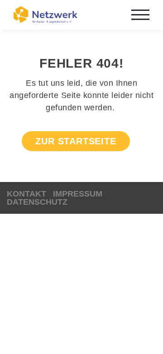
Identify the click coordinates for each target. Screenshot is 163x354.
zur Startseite (75, 141)
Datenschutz (37, 201)
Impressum (77, 193)
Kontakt (26, 193)
